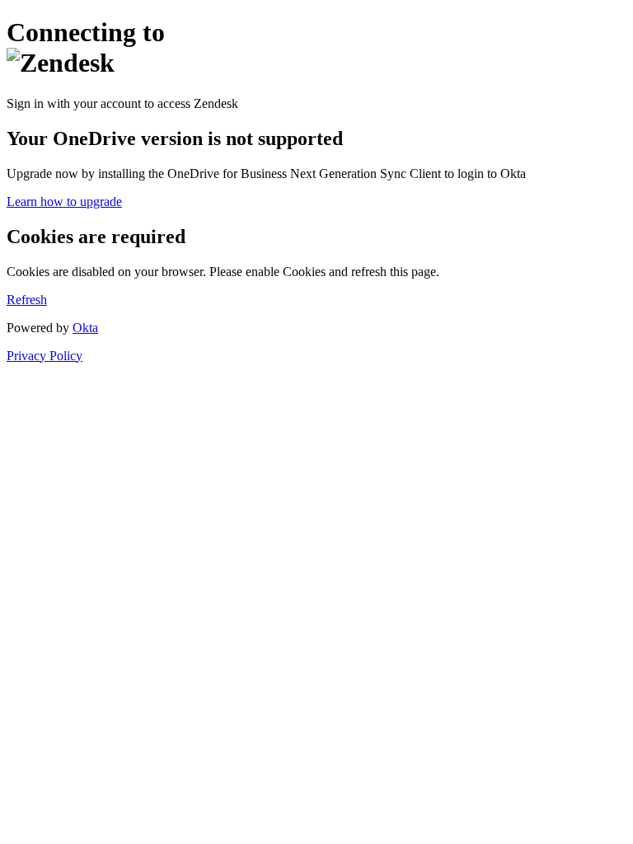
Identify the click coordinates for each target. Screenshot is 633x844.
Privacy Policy (44, 356)
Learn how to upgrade (64, 202)
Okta (85, 328)
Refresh (27, 300)
